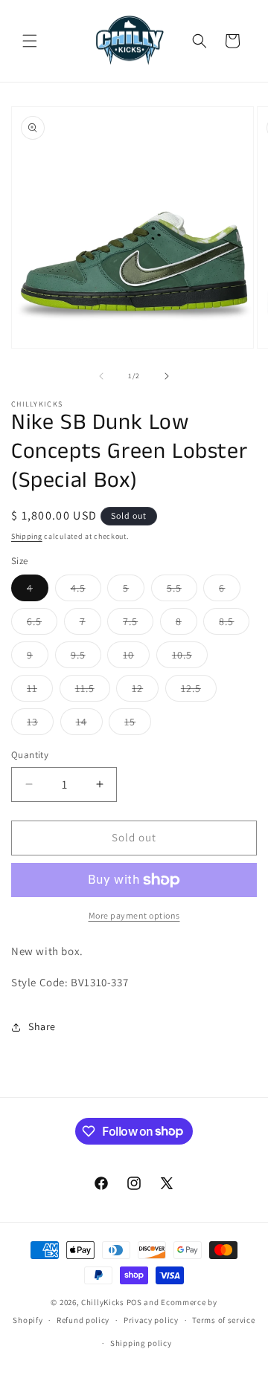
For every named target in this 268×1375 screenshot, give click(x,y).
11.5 (92, 691)
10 (136, 657)
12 (145, 691)
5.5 (182, 590)
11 (40, 691)
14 (89, 724)
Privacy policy (151, 1320)
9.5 (86, 657)
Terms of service (223, 1320)
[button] (29, 41)
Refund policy (83, 1320)
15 (137, 724)
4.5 (86, 590)
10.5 (190, 657)
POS (134, 1302)
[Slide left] (101, 376)
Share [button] (42, 1026)
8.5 (234, 624)
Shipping (26, 536)
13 (40, 724)
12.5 (199, 691)
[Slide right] (166, 376)
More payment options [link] (134, 915)
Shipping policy (141, 1343)
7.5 (138, 624)
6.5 (42, 624)
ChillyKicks (102, 1302)
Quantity (29, 754)
